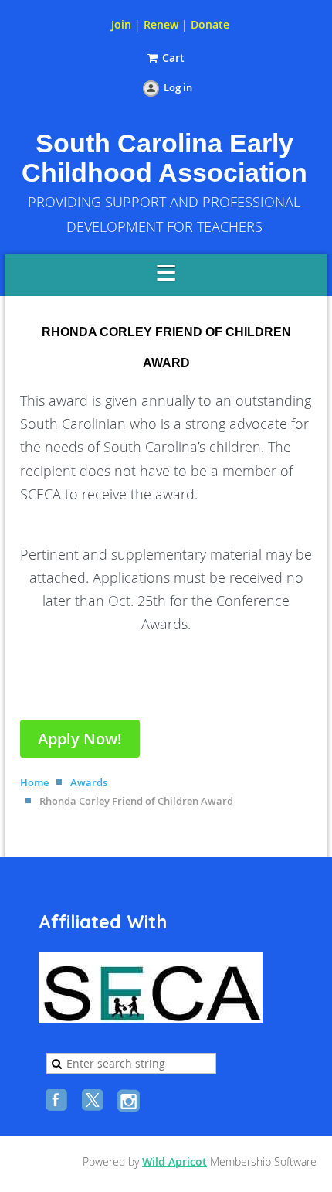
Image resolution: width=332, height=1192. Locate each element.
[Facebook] (58, 1101)
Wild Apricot (174, 1161)
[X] (94, 1101)
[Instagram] (129, 1101)
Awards (88, 782)
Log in (178, 87)
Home (34, 782)
